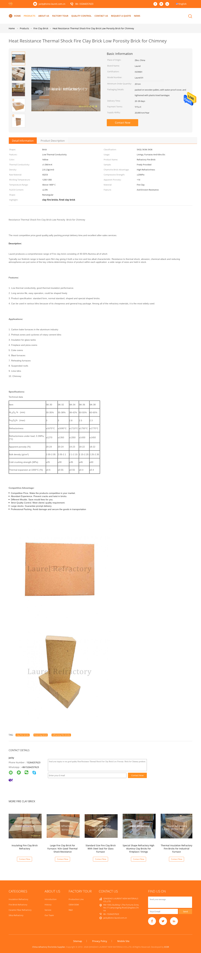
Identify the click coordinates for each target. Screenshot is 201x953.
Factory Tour (60, 15)
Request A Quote (121, 15)
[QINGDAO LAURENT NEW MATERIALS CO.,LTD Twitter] (162, 4)
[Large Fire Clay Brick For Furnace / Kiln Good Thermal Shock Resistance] (63, 825)
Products (29, 15)
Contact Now (122, 122)
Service (48, 910)
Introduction (51, 899)
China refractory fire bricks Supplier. (49, 946)
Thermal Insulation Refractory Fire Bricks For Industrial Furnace (176, 848)
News (137, 15)
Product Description (53, 140)
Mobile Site (123, 941)
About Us (43, 15)
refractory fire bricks (61, 735)
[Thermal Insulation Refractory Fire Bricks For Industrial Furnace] (177, 825)
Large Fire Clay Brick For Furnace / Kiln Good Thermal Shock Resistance (62, 848)
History (48, 904)
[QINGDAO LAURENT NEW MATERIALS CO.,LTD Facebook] (156, 4)
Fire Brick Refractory (18, 904)
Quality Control (81, 15)
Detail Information (23, 140)
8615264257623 (31, 767)
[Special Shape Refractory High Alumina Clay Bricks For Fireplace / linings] (139, 825)
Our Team (49, 915)
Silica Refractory (16, 915)
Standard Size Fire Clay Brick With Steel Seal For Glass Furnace (101, 848)
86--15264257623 (84, 4)
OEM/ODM (74, 904)
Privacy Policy (99, 941)
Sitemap (77, 941)
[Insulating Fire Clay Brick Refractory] (25, 825)
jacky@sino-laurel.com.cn (52, 3)
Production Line (76, 899)
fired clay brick (40, 735)
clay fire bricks (22, 735)
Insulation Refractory (18, 899)
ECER (166, 946)
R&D (71, 910)
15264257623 (33, 762)
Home (17, 15)
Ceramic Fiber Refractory (20, 910)
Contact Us (101, 15)
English (183, 3)
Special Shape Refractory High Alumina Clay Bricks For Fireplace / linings (138, 848)
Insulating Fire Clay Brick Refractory (25, 847)
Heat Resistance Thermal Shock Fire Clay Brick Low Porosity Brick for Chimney (93, 28)
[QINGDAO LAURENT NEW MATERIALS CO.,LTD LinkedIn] (168, 4)
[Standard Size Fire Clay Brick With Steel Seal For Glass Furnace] (101, 825)
